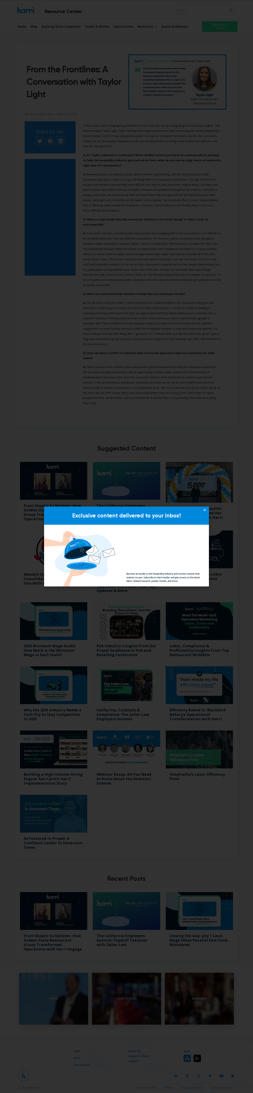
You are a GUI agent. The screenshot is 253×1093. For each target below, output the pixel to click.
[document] (126, 546)
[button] (204, 509)
